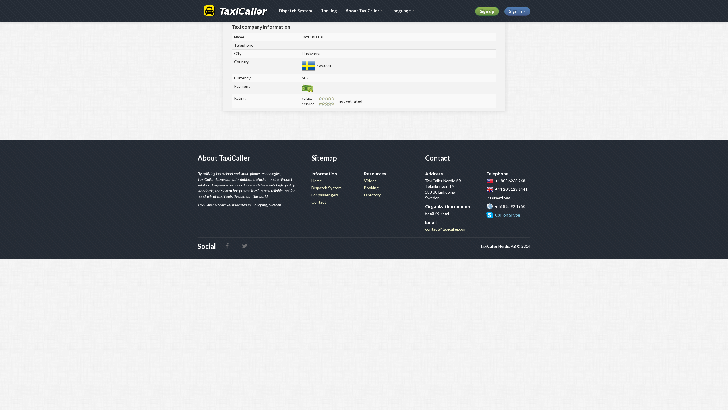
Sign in (516, 11)
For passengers (325, 194)
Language (401, 10)
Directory (372, 194)
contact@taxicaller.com (445, 229)
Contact (318, 202)
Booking (328, 10)
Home (316, 180)
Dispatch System (295, 10)
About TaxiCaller (363, 10)
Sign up (487, 11)
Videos (370, 180)
